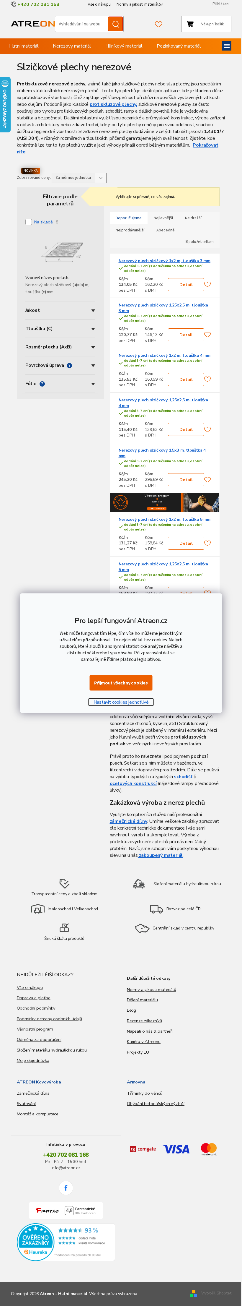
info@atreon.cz (66, 1168)
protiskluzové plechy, (113, 104)
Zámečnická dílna (33, 1093)
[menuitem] (24, 46)
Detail (186, 285)
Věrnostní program (35, 1029)
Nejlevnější (163, 218)
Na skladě (46, 222)
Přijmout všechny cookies (121, 682)
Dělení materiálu (142, 1000)
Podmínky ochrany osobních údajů (49, 1019)
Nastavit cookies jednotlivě (121, 702)
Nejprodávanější (130, 230)
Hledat (115, 24)
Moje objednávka (33, 1060)
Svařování (26, 1104)
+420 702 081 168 (66, 1155)
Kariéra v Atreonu (144, 1041)
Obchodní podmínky (36, 1008)
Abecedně (165, 230)
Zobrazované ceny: (34, 178)
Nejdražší (193, 218)
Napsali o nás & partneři (150, 1031)
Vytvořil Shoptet (216, 1293)
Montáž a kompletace (38, 1114)
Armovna (136, 1082)
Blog (131, 1010)
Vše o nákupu (99, 4)
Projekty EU (138, 1052)
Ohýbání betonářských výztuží (155, 1104)
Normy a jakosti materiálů (139, 4)
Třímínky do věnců (144, 1093)
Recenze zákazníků (144, 1021)
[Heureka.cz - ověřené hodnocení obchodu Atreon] (66, 1242)
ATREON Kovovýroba (39, 1082)
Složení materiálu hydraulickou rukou (52, 1050)
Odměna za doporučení (39, 1039)
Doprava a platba (33, 998)
